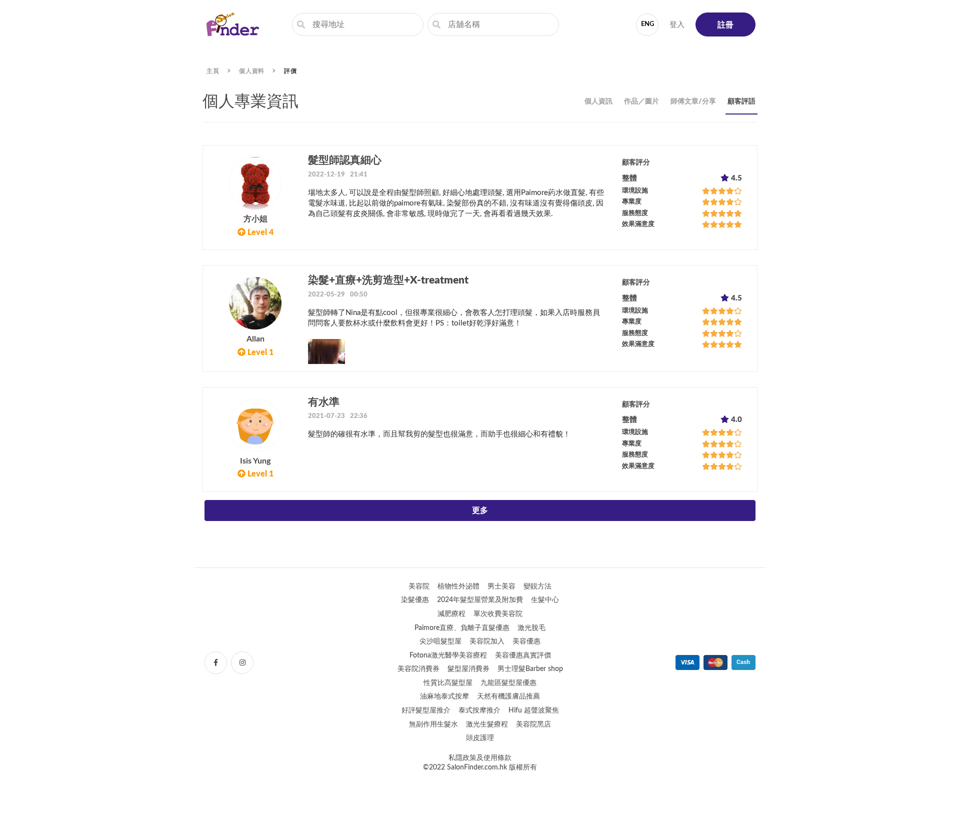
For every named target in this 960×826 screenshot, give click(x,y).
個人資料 (252, 71)
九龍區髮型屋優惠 (508, 683)
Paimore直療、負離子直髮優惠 (462, 628)
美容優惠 (526, 641)
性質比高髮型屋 (448, 683)
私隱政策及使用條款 (480, 758)
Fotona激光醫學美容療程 (448, 655)
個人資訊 (598, 101)
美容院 (419, 586)
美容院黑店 (533, 724)
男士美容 (502, 586)
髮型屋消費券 (469, 669)
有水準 (324, 402)
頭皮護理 (480, 738)
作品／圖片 (641, 101)
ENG (647, 24)
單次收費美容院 (498, 614)
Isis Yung (255, 461)
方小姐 (256, 219)
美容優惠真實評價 (523, 655)
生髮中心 (545, 600)
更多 (480, 510)
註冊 (726, 25)
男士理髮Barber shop (530, 669)
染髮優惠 (415, 600)
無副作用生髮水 (433, 724)
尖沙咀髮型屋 (441, 641)
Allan (255, 339)
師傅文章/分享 (693, 101)
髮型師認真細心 (345, 160)
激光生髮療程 (487, 724)
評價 (290, 71)
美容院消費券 (419, 669)
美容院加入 (487, 641)
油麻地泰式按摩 (444, 696)
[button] (480, 197)
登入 (677, 24)
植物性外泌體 (459, 586)
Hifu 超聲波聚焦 (533, 710)
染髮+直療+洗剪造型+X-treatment (388, 280)
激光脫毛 (532, 628)
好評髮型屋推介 (426, 710)
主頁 (213, 71)
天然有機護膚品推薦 (508, 696)
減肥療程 (452, 614)
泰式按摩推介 (479, 710)
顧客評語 (742, 101)
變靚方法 (538, 586)
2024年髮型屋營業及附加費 (480, 600)
